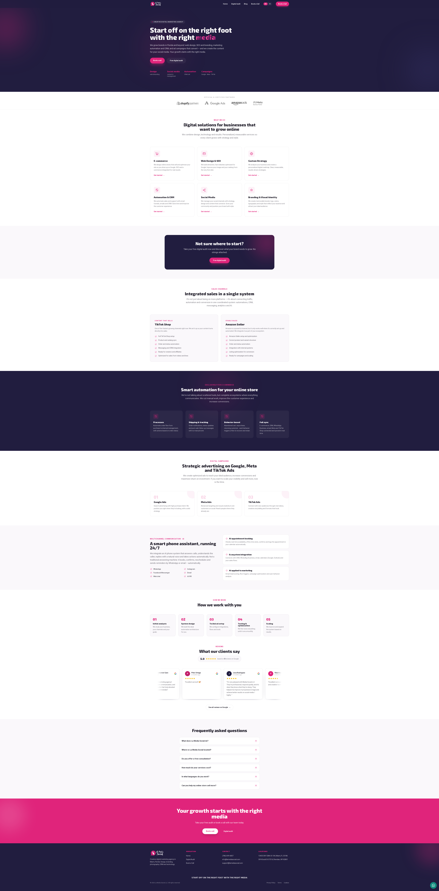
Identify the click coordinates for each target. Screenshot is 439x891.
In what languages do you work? (219, 774)
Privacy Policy (271, 880)
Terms (280, 880)
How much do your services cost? (219, 765)
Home (226, 4)
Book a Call (256, 4)
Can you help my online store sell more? (219, 783)
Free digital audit (175, 60)
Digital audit (228, 829)
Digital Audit (236, 4)
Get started (159, 175)
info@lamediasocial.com (231, 857)
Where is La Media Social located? (219, 747)
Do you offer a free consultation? (219, 756)
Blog (246, 4)
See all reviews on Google (219, 705)
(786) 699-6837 (227, 853)
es (270, 4)
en (266, 4)
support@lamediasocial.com (232, 860)
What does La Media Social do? (219, 738)
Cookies (286, 880)
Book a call (157, 60)
